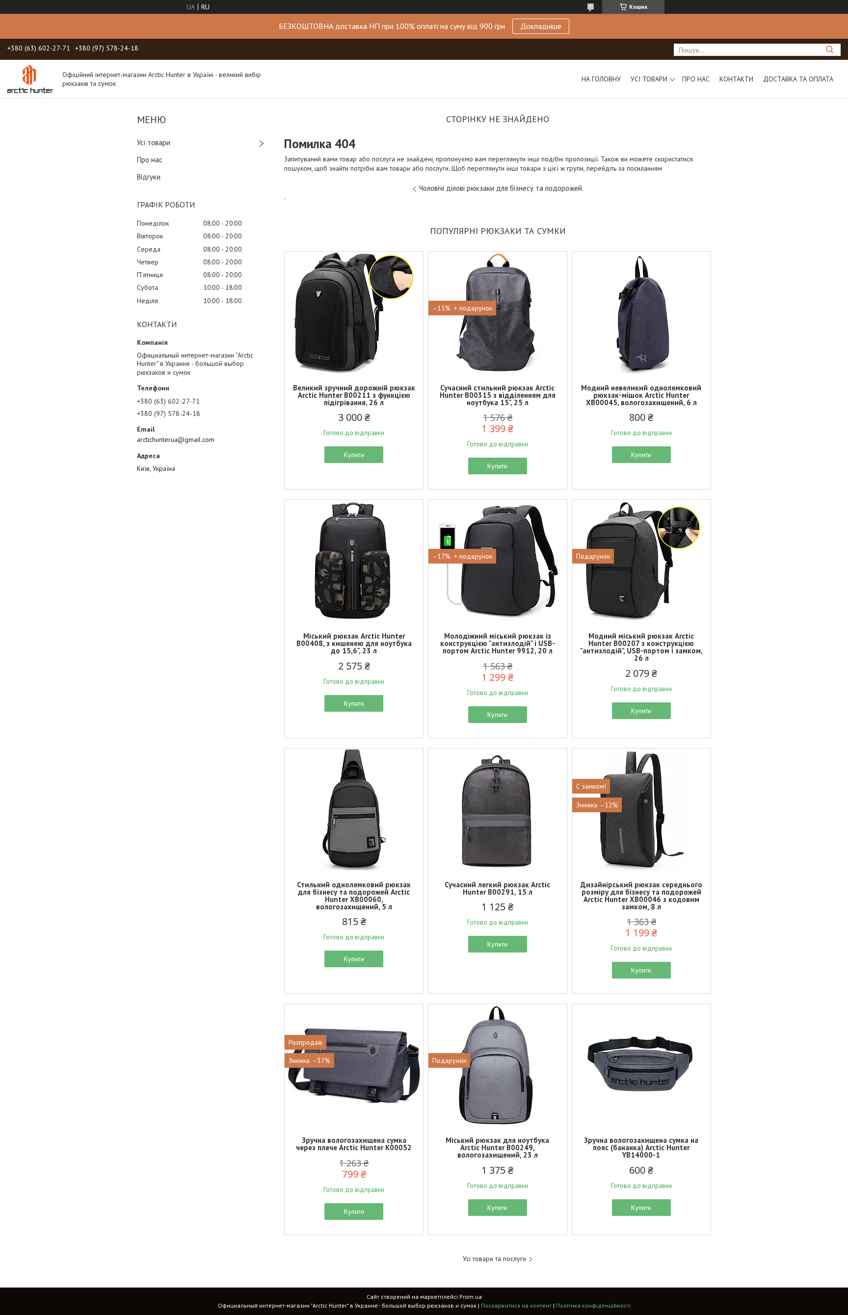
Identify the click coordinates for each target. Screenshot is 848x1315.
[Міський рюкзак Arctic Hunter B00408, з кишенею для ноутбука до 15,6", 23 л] (354, 561)
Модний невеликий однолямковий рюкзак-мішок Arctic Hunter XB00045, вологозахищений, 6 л (641, 395)
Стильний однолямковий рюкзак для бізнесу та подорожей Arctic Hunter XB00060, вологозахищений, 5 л (354, 895)
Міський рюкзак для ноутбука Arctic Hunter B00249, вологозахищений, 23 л (497, 1147)
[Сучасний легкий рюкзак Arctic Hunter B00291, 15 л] (497, 809)
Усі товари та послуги (494, 1259)
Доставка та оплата (798, 79)
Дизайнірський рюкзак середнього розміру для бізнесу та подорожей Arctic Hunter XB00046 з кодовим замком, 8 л (641, 895)
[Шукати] (830, 50)
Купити (354, 454)
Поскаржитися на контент (516, 1305)
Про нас (696, 79)
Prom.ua (470, 1296)
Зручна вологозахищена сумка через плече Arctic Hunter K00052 (354, 1143)
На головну (601, 79)
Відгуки (148, 176)
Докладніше (540, 26)
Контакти (736, 79)
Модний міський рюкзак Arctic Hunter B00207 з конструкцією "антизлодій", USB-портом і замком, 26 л (641, 647)
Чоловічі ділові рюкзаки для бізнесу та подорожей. (501, 188)
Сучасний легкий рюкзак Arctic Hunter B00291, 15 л (497, 888)
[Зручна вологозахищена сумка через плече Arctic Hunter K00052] (354, 1065)
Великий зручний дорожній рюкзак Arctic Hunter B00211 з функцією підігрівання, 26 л (354, 395)
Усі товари (649, 79)
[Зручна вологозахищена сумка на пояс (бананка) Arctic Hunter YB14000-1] (641, 1065)
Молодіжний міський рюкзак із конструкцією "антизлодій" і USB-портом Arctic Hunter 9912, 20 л (497, 643)
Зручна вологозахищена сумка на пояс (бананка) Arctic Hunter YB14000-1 (641, 1147)
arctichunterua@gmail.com (175, 439)
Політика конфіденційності (593, 1305)
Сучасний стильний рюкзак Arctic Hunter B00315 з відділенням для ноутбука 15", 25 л (498, 395)
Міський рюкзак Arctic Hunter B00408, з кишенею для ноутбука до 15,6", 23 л (354, 643)
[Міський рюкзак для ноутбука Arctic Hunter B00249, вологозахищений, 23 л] (497, 1065)
